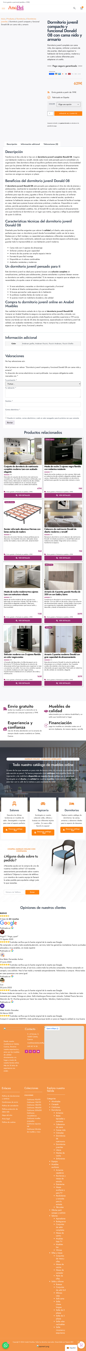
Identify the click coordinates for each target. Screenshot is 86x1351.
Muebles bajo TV (59, 1240)
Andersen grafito (28, 343)
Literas (58, 1150)
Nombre (9, 401)
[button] (5, 1345)
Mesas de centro (60, 1234)
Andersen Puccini (41, 343)
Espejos (55, 1161)
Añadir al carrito (68, 113)
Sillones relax (59, 1294)
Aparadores (60, 1218)
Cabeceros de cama (60, 1126)
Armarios (59, 1113)
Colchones (56, 1107)
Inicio (3, 18)
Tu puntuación (11, 380)
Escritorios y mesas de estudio (61, 1178)
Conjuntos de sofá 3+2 (61, 1288)
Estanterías (60, 1184)
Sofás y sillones (58, 1281)
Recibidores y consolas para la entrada (61, 1200)
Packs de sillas (59, 1277)
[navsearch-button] (74, 8)
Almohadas (56, 1101)
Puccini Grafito (67, 343)
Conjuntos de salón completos (60, 1227)
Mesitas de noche (60, 1154)
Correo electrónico (12, 409)
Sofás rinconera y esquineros (60, 1330)
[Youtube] (38, 1051)
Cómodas (60, 1132)
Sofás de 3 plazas (60, 1317)
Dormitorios (21, 18)
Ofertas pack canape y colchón (59, 1211)
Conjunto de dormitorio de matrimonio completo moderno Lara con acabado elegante (21, 469)
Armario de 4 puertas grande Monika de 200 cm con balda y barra (62, 593)
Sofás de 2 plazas (60, 1311)
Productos (11, 18)
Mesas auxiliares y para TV (60, 1190)
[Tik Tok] (34, 1051)
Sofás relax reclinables (60, 1323)
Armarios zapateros (60, 1171)
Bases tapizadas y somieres (60, 1118)
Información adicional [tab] (30, 144)
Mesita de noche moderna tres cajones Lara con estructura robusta (21, 593)
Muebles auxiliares (55, 1166)
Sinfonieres (60, 1158)
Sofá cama (60, 1298)
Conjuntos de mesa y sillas (60, 1258)
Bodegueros (61, 1221)
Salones (55, 1215)
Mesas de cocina (60, 1266)
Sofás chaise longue (59, 1304)
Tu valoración (10, 388)
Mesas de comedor (60, 1271)
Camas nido (61, 1130)
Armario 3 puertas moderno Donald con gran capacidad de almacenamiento (62, 656)
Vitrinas (59, 1250)
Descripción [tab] (12, 144)
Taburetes (60, 1207)
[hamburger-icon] (3, 8)
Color (52, 104)
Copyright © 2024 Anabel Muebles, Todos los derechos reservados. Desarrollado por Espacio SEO (43, 1342)
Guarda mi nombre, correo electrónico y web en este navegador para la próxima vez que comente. (43, 418)
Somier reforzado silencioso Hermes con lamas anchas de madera (22, 530)
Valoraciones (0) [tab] (51, 144)
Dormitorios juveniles (60, 1146)
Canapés (55, 1104)
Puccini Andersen (55, 343)
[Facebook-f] (26, 1051)
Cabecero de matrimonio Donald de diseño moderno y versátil (60, 530)
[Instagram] (30, 1051)
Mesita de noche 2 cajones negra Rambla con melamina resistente (62, 468)
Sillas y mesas (57, 1252)
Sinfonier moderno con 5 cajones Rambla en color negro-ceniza (22, 656)
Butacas (59, 1284)
